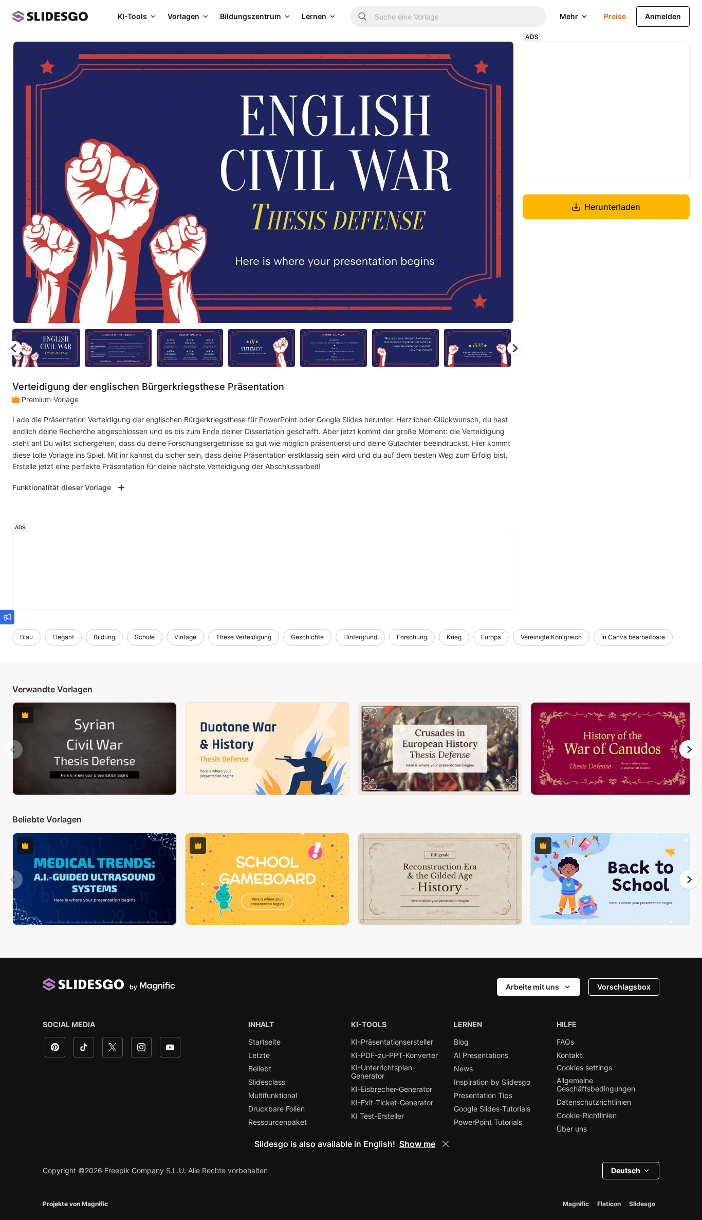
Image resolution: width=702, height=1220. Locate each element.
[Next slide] (498, 182)
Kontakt (569, 1055)
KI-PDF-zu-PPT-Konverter (394, 1055)
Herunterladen (612, 207)
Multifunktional (272, 1095)
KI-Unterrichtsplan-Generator (383, 1072)
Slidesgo (642, 1204)
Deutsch (625, 1170)
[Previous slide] (13, 749)
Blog (461, 1042)
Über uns (572, 1129)
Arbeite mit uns (532, 986)
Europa (491, 637)
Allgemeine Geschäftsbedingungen (596, 1085)
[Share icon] (496, 57)
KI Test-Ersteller (377, 1116)
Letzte (259, 1055)
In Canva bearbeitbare (633, 637)
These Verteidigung (243, 637)
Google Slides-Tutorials (492, 1109)
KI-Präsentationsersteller (392, 1042)
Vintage (185, 637)
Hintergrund (360, 637)
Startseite (264, 1042)
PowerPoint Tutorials (488, 1122)
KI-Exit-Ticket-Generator (392, 1103)
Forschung (412, 637)
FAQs (565, 1042)
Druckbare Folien (276, 1109)
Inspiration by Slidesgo (492, 1082)
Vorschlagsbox (624, 986)
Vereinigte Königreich (551, 637)
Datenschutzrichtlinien (594, 1102)
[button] (514, 348)
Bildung (104, 637)
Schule (145, 637)
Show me (417, 1144)
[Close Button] (445, 1144)
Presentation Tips (483, 1095)
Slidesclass (266, 1082)
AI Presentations (481, 1055)
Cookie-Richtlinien (587, 1115)
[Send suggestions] (7, 617)
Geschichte (307, 637)
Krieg (454, 637)
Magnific (576, 1204)
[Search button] (362, 16)
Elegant (63, 637)
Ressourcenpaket (277, 1122)
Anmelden (663, 16)
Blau (26, 637)
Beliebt (259, 1069)
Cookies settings (584, 1068)
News (463, 1069)
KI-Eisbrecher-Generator (391, 1089)
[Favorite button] (469, 57)
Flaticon (609, 1204)
